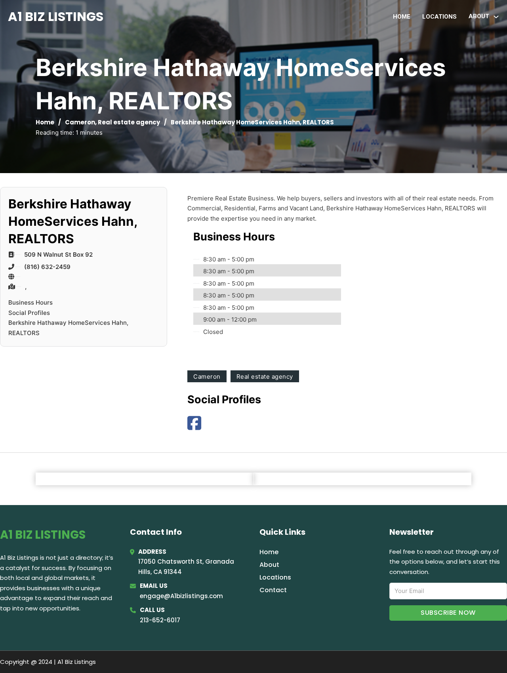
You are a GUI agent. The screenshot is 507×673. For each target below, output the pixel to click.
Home (401, 16)
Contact (273, 590)
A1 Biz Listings (55, 16)
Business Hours (30, 302)
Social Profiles (29, 312)
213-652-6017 (160, 620)
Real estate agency (129, 122)
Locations (439, 16)
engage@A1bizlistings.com (181, 596)
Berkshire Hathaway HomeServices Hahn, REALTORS (68, 328)
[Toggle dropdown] (496, 17)
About (269, 564)
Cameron (80, 122)
